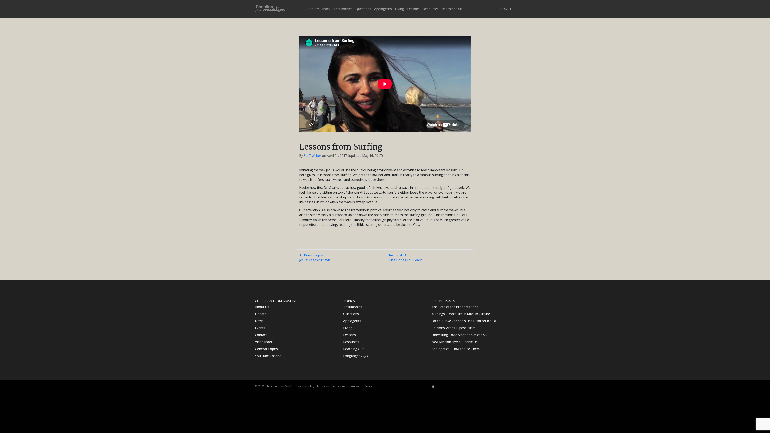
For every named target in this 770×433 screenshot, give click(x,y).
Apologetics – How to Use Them (456, 349)
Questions (363, 9)
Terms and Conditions (331, 386)
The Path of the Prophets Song (455, 307)
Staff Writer (312, 155)
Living (399, 9)
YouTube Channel (268, 356)
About (312, 9)
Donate (506, 9)
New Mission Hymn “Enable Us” (455, 342)
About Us (262, 307)
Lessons (413, 9)
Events (260, 328)
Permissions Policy (360, 386)
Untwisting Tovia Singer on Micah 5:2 (459, 335)
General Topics (266, 349)
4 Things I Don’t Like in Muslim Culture (461, 314)
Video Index (264, 342)
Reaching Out (452, 9)
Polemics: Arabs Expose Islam (453, 328)
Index (326, 9)
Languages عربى (355, 356)
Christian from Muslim (279, 386)
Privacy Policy (305, 386)
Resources (431, 9)
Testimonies (343, 9)
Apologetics (383, 9)
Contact (261, 335)
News (259, 321)
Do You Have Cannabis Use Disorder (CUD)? (464, 321)
